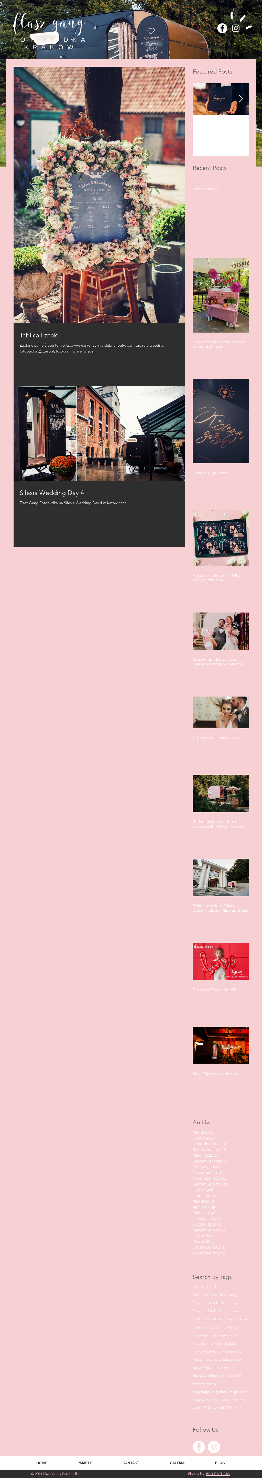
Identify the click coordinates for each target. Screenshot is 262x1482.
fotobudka (235, 1311)
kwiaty (197, 1359)
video (226, 1399)
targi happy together (209, 1391)
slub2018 (234, 1375)
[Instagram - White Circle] (214, 1447)
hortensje (230, 1327)
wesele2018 (202, 1407)
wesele (238, 1399)
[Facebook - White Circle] (222, 28)
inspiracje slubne (224, 1335)
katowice (200, 1343)
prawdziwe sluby (228, 1359)
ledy (208, 1359)
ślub (238, 1407)
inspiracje (200, 1335)
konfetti (216, 1343)
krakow (230, 1343)
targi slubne (239, 1391)
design (219, 1287)
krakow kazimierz (206, 1351)
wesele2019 (223, 1407)
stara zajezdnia (204, 1383)
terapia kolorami (206, 1399)
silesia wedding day (208, 1375)
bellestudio (202, 1287)
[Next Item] (240, 99)
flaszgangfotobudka (208, 1311)
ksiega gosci (232, 1351)
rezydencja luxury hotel (211, 1367)
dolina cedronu (205, 1294)
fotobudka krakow (207, 1319)
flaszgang (237, 1303)
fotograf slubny (237, 1319)
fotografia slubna (206, 1327)
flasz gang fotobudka (209, 1303)
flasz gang (228, 1294)
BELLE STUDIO (218, 1474)
